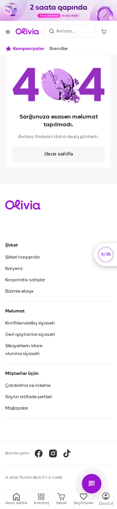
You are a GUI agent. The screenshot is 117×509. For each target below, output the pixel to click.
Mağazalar (16, 408)
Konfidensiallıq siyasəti (30, 323)
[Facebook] (39, 453)
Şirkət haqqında (22, 257)
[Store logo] (27, 31)
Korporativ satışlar (25, 280)
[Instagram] (53, 453)
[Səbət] (104, 31)
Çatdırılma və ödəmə (27, 385)
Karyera (13, 268)
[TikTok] (67, 453)
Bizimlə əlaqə (19, 291)
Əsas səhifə (58, 154)
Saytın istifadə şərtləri (28, 397)
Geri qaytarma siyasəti (30, 334)
